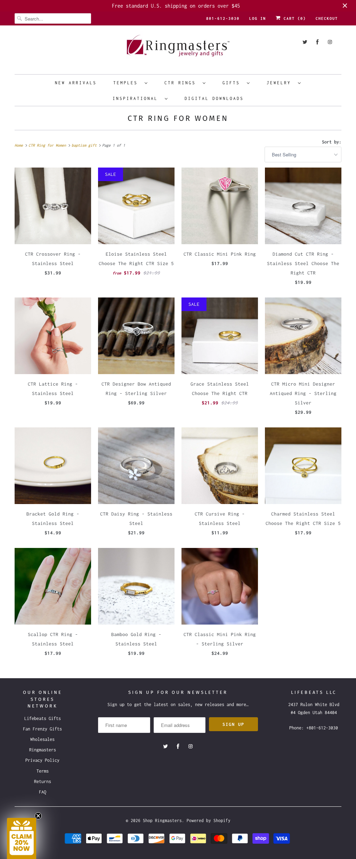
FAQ (42, 792)
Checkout (327, 18)
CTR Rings (181, 82)
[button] (21, 838)
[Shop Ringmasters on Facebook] (317, 42)
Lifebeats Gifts (42, 718)
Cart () (293, 18)
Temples (127, 82)
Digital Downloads (214, 98)
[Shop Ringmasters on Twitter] (304, 42)
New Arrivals (76, 82)
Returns (42, 781)
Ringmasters (42, 749)
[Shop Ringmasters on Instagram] (329, 42)
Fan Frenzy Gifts (42, 729)
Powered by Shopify (208, 820)
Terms (43, 771)
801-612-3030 (223, 18)
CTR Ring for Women (178, 118)
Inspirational (137, 98)
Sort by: (331, 142)
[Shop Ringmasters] (178, 49)
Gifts (232, 82)
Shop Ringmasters (162, 820)
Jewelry (280, 82)
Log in (257, 18)
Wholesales (42, 739)
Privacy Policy (42, 760)
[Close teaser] (38, 815)
